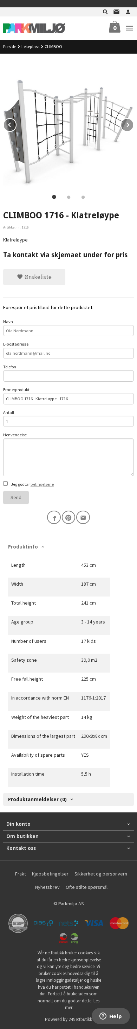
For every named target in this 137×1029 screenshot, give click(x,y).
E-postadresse (15, 344)
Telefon (9, 366)
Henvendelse (15, 434)
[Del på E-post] (83, 517)
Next (133, 124)
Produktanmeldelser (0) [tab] (37, 799)
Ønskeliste (37, 277)
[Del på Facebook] (54, 517)
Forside (9, 46)
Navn (8, 321)
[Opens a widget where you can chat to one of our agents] (110, 1016)
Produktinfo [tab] (23, 547)
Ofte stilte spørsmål (86, 887)
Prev (16, 124)
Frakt (20, 874)
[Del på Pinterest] (69, 517)
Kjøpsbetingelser (50, 874)
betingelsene (42, 484)
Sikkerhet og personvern (100, 874)
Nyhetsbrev (47, 887)
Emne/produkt (16, 389)
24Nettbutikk (80, 1019)
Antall (8, 412)
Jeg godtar (32, 484)
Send (16, 497)
